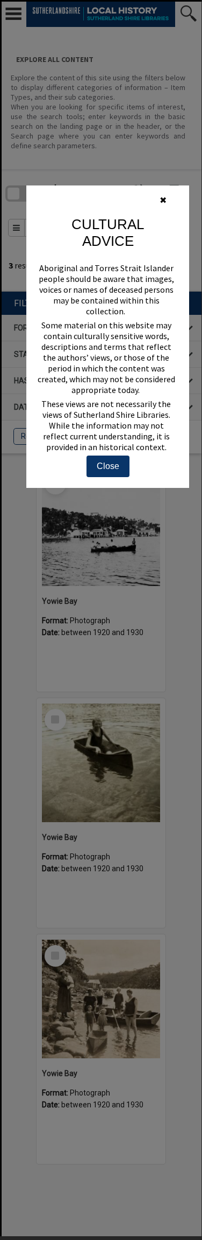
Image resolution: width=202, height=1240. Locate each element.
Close (108, 466)
